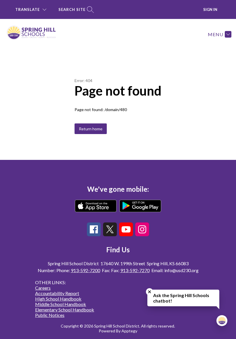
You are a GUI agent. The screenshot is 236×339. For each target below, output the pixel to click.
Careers (43, 287)
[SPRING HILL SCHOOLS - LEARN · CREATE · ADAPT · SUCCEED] (35, 34)
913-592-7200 (85, 270)
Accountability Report (57, 293)
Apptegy (129, 330)
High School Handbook (58, 298)
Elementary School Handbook (64, 309)
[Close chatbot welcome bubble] (149, 291)
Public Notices (49, 315)
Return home (90, 128)
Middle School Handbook (60, 304)
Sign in (210, 9)
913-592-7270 (135, 270)
